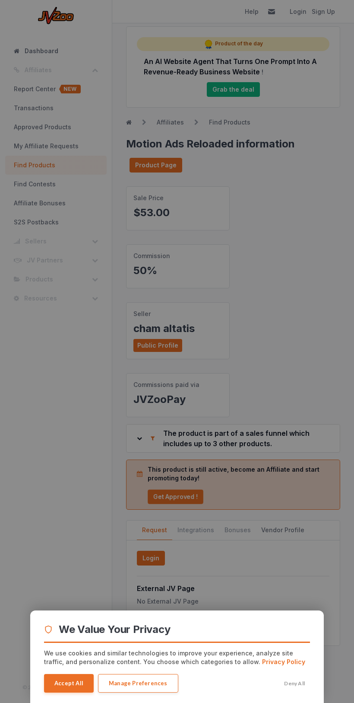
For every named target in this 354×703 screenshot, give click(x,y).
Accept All (68, 683)
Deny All (294, 683)
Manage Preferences (138, 683)
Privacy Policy (283, 661)
